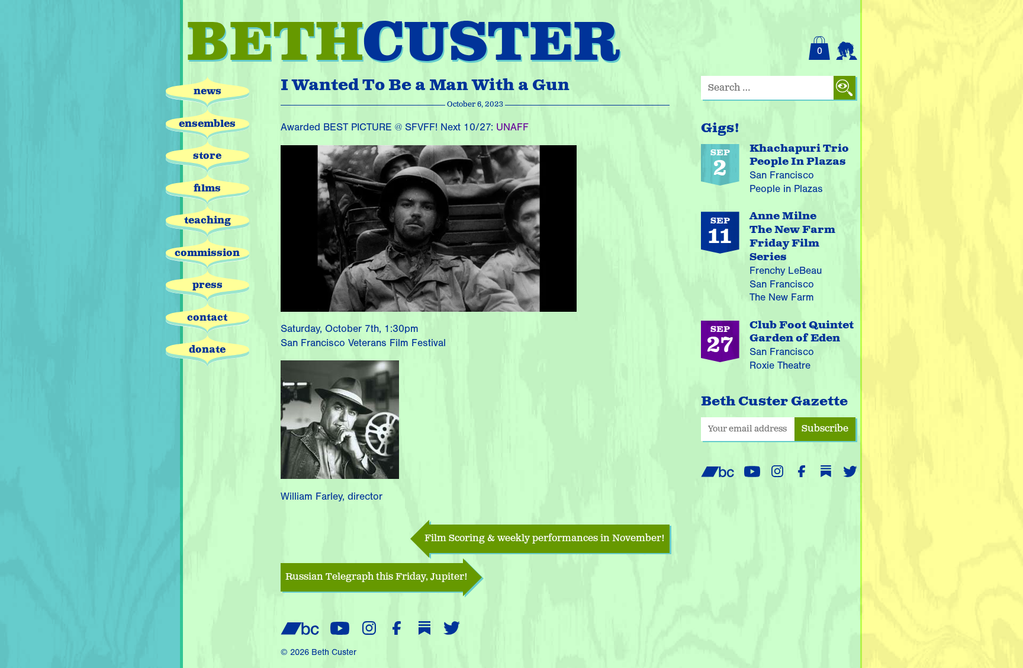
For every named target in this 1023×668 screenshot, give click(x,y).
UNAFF (512, 127)
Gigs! (720, 128)
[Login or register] (846, 48)
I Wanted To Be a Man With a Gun (425, 85)
